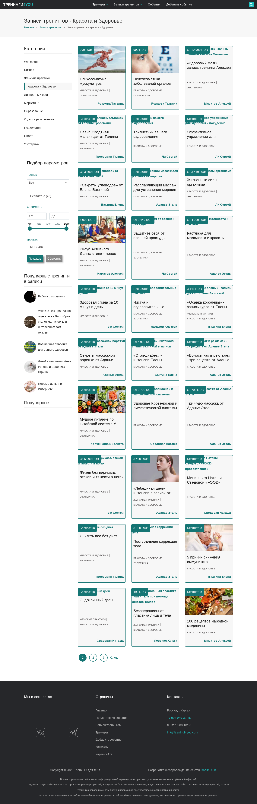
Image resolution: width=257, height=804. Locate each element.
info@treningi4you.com (182, 732)
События (154, 4)
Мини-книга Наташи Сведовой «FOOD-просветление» (204, 480)
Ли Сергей (169, 156)
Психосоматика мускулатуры (93, 81)
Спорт (28, 136)
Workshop (31, 62)
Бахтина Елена (112, 204)
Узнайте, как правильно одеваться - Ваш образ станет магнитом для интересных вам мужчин (54, 321)
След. (114, 658)
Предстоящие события (112, 718)
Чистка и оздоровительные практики (148, 304)
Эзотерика (31, 144)
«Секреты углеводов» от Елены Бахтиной (101, 187)
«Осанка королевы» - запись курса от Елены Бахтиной (207, 304)
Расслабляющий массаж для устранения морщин (154, 187)
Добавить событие (179, 4)
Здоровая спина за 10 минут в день (99, 304)
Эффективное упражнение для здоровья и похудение (206, 134)
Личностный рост (36, 95)
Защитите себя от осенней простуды (149, 235)
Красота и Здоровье (94, 90)
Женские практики (37, 78)
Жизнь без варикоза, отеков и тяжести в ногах (101, 474)
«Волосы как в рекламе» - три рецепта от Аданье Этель (208, 357)
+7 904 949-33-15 (179, 718)
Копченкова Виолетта (107, 444)
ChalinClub (208, 770)
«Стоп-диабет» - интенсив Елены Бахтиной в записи (149, 357)
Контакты (102, 747)
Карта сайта (104, 754)
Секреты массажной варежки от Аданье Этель (97, 357)
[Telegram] (73, 732)
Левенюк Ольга (165, 640)
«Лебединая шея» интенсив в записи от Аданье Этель (151, 490)
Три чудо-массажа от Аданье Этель (205, 405)
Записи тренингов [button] (126, 4)
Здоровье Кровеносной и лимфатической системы (155, 405)
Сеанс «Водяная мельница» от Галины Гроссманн (99, 134)
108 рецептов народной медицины (207, 623)
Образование (33, 111)
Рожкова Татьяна (111, 103)
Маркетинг (31, 103)
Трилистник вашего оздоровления (150, 134)
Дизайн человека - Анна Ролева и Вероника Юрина (54, 366)
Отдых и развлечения (39, 119)
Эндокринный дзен (96, 600)
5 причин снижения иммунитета (203, 559)
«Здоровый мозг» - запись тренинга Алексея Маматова (209, 65)
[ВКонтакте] (40, 732)
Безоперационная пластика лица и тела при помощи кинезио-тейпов (152, 613)
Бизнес (29, 70)
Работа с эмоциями (51, 296)
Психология (32, 128)
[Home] (18, 4)
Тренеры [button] (99, 4)
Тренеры (102, 732)
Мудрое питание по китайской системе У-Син (98, 421)
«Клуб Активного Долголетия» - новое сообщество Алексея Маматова (98, 251)
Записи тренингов (108, 725)
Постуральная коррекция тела (155, 543)
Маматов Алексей (217, 103)
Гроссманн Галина (110, 156)
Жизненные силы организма (202, 182)
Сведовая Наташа (163, 444)
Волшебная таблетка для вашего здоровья (53, 347)
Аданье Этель (166, 204)
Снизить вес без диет (98, 536)
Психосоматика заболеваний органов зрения (152, 81)
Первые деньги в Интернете (50, 386)
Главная (101, 710)
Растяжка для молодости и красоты (205, 235)
